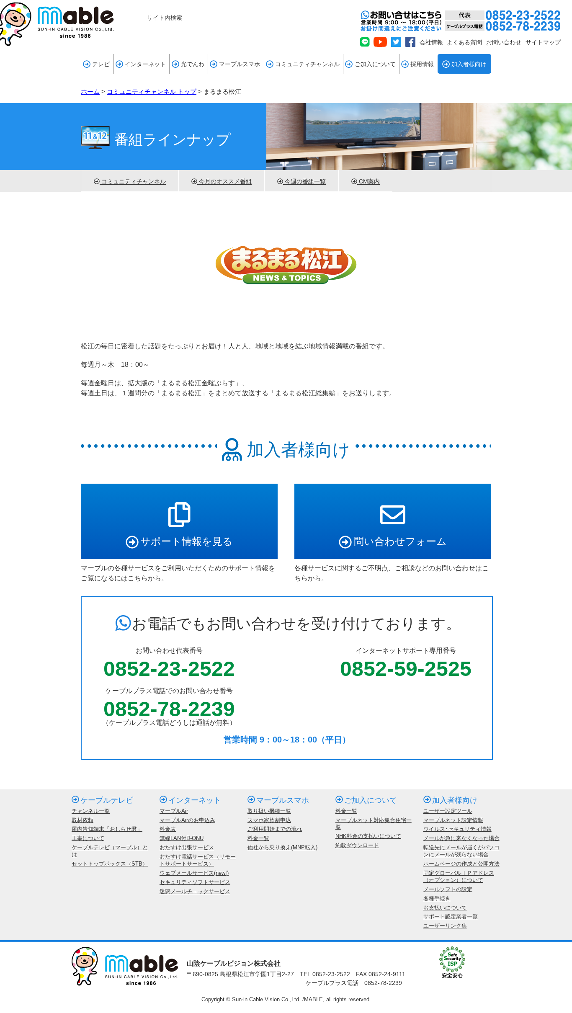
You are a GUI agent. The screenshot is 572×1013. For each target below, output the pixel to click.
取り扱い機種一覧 (269, 811)
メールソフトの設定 (447, 889)
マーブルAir (174, 811)
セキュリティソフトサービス (195, 882)
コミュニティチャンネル (307, 64)
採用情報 (422, 64)
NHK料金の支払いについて (368, 836)
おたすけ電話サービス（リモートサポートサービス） (198, 860)
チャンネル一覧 (91, 811)
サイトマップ (543, 42)
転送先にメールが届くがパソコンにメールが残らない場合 (461, 851)
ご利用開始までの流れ (274, 829)
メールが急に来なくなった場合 (461, 838)
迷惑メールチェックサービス (195, 891)
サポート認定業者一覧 (450, 916)
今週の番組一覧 (304, 181)
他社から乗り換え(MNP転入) (282, 847)
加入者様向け (469, 64)
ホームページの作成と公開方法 (461, 864)
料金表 (168, 829)
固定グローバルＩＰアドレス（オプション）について (458, 876)
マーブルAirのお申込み (187, 820)
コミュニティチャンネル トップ (151, 91)
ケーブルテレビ (106, 800)
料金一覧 (258, 838)
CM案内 (368, 181)
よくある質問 (464, 42)
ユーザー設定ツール (447, 811)
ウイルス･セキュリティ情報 (457, 829)
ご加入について (375, 64)
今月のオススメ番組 (224, 181)
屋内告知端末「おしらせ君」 (107, 829)
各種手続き (437, 898)
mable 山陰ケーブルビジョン (57, 24)
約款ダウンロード (357, 845)
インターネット (145, 64)
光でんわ (192, 64)
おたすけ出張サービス (187, 847)
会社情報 (431, 42)
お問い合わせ (503, 42)
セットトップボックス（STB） (110, 864)
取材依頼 (82, 820)
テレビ (101, 64)
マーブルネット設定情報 (453, 820)
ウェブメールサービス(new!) (194, 873)
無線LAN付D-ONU (182, 838)
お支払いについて (445, 908)
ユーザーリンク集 (445, 926)
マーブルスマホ (239, 64)
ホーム (90, 91)
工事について (88, 838)
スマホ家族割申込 (269, 820)
